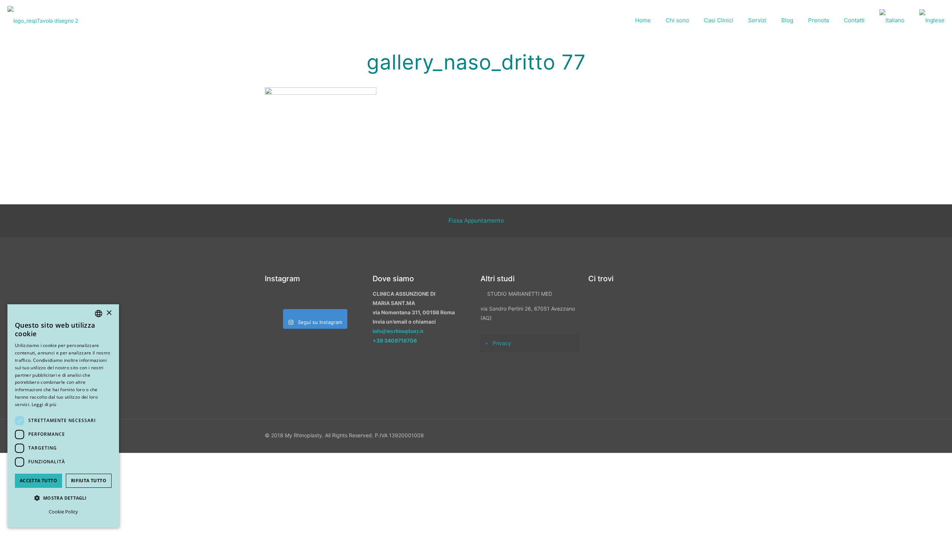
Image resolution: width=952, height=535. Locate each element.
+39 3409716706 (395, 340)
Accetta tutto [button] (38, 480)
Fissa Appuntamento (476, 220)
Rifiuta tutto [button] (88, 480)
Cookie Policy (63, 511)
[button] (63, 498)
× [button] (109, 313)
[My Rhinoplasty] (42, 20)
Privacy (502, 343)
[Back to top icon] (907, 520)
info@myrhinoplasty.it (398, 331)
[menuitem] (892, 20)
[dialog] (63, 416)
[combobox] (98, 313)
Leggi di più (44, 404)
